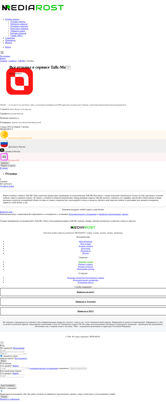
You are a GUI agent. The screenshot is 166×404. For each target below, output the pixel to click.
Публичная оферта (86, 282)
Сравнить (4, 163)
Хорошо (4, 397)
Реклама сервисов (18, 33)
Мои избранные (85, 241)
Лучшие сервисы (17, 22)
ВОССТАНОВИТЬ (8, 386)
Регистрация (18, 348)
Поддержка (5, 56)
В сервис (4, 168)
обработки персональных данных (113, 214)
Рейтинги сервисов (18, 24)
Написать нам (6, 212)
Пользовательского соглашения (82, 214)
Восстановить (21, 358)
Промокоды (10, 40)
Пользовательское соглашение (85, 280)
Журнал (8, 43)
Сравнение (10, 38)
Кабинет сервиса (85, 264)
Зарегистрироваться (78, 368)
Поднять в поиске (8, 166)
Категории (85, 248)
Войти (8, 47)
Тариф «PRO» (16, 36)
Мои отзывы (85, 244)
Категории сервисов (19, 29)
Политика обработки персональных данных (85, 278)
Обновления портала (85, 269)
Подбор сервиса (12, 19)
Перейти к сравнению (10, 399)
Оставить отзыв (7, 186)
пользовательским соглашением (44, 368)
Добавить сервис (17, 31)
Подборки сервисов (19, 26)
